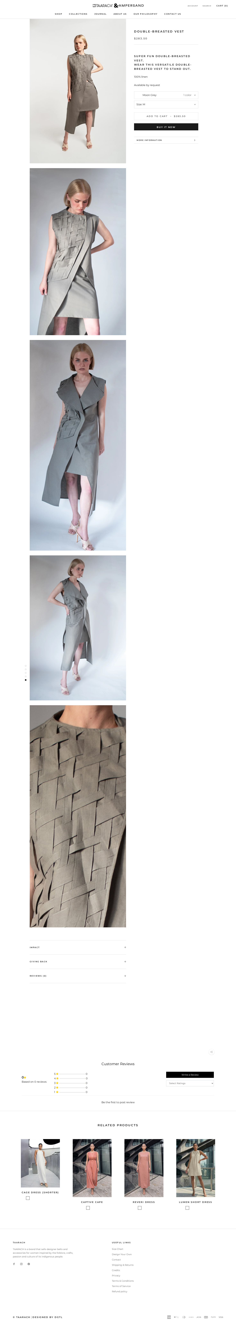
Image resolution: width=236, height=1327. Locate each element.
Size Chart (117, 1249)
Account (193, 6)
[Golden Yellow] (36, 1198)
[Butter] (195, 1208)
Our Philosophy (146, 14)
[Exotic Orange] (48, 1198)
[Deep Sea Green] (53, 1198)
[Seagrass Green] (40, 1198)
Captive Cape (92, 1202)
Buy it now (166, 127)
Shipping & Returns (123, 1265)
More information (149, 140)
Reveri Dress (144, 1202)
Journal (100, 14)
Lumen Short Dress (195, 1202)
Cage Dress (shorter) (40, 1192)
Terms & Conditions (123, 1280)
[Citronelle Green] (27, 1198)
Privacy (116, 1275)
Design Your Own (122, 1254)
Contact (116, 1259)
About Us (120, 14)
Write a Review (190, 1074)
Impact (35, 947)
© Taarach (21, 1317)
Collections (78, 14)
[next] (226, 1174)
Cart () (222, 6)
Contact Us (172, 14)
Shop (58, 14)
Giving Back (38, 961)
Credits (116, 1270)
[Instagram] (21, 1264)
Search (207, 6)
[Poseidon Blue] (92, 1208)
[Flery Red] (187, 1208)
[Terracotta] (88, 1208)
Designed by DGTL (47, 1317)
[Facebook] (14, 1264)
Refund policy (119, 1291)
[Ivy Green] (96, 1208)
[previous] (10, 1174)
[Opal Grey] (44, 1198)
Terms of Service (121, 1286)
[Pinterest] (29, 1264)
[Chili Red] (32, 1198)
